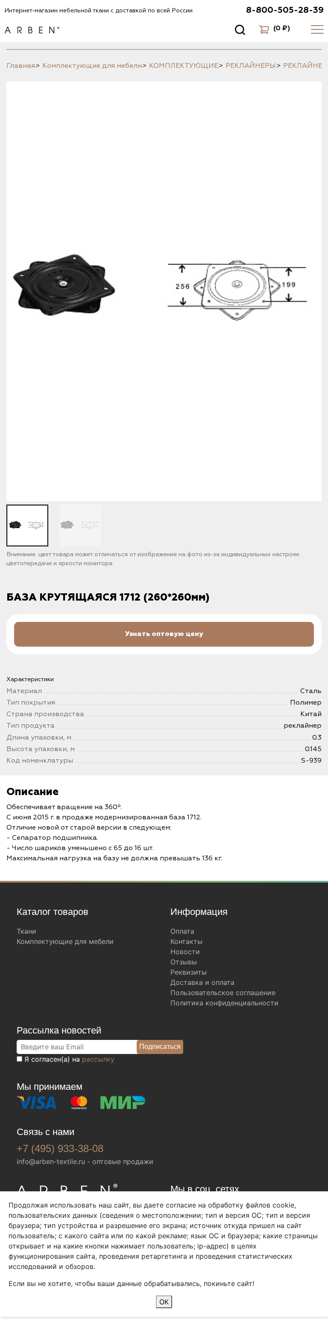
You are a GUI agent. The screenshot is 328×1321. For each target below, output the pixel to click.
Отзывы (183, 962)
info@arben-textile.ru (51, 1161)
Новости (185, 951)
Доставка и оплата (202, 982)
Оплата (182, 931)
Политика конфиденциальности (224, 1003)
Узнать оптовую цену (164, 633)
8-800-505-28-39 (285, 10)
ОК (164, 1302)
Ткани (26, 931)
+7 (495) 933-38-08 (60, 1148)
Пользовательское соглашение (222, 992)
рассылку (98, 1059)
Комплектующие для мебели (65, 941)
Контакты (186, 941)
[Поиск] (240, 29)
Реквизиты (188, 972)
